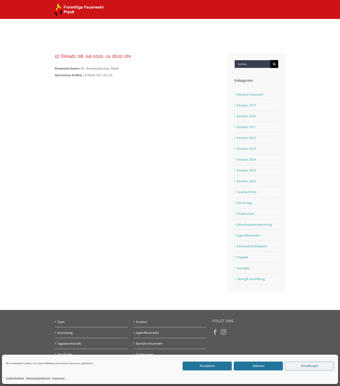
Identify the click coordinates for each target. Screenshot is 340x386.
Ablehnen (258, 365)
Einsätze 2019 (246, 105)
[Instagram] (223, 332)
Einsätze (141, 322)
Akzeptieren (207, 365)
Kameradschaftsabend (252, 246)
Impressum (58, 378)
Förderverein (245, 214)
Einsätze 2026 (246, 181)
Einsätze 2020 (246, 116)
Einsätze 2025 (246, 170)
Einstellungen (309, 365)
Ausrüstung (65, 333)
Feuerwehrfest (246, 192)
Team (61, 322)
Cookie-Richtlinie (15, 378)
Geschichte (64, 354)
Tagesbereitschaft (69, 343)
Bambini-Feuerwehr (250, 94)
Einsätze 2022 (246, 138)
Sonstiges (243, 268)
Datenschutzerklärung (38, 378)
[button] (278, 26)
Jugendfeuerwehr (248, 235)
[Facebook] (215, 332)
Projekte (242, 257)
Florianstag (244, 203)
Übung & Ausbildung (251, 279)
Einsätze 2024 (246, 159)
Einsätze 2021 (246, 127)
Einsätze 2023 (246, 149)
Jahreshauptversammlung (254, 224)
